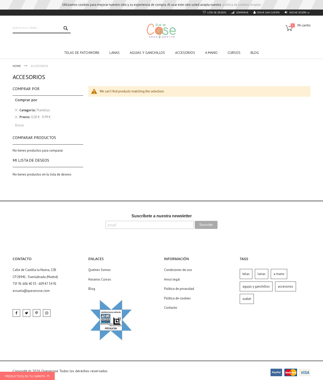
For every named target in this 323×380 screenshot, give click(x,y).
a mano (279, 274)
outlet (247, 299)
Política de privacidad (179, 289)
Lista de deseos (216, 12)
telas (246, 274)
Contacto (170, 307)
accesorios (285, 286)
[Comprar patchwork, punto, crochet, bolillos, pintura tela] (161, 31)
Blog (91, 289)
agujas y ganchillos (256, 286)
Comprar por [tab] (26, 88)
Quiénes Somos (99, 270)
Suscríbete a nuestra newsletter (161, 216)
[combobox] (42, 28)
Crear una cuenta (268, 12)
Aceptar (255, 5)
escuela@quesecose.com (31, 291)
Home (17, 66)
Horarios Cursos (99, 279)
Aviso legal (172, 279)
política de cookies (236, 5)
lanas (261, 274)
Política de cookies (177, 298)
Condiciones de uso (178, 270)
